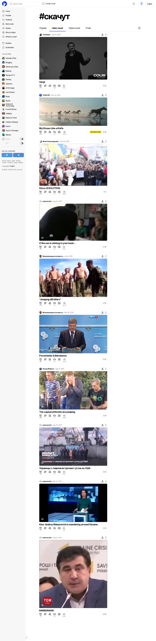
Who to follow (11, 32)
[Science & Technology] (12, 105)
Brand (18, 161)
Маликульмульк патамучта (53, 256)
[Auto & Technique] (12, 130)
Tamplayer (46, 34)
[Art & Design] (12, 88)
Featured (9, 20)
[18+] (21, 143)
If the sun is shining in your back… (57, 243)
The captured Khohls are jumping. (57, 412)
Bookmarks (10, 47)
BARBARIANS (46, 610)
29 (104, 614)
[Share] (102, 34)
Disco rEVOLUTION (49, 188)
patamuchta (47, 201)
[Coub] (4, 3)
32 (104, 359)
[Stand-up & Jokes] (12, 67)
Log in (149, 4)
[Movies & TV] (12, 75)
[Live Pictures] (12, 92)
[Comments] (50, 85)
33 (104, 247)
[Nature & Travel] (12, 118)
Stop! (42, 82)
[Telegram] (18, 155)
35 (104, 415)
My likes (8, 43)
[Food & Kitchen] (12, 109)
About (4, 161)
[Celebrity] (12, 113)
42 (104, 86)
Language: (8, 166)
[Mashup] (12, 71)
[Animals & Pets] (12, 58)
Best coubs (10, 24)
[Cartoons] (12, 84)
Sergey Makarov (48, 369)
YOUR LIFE (46, 95)
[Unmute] (42, 123)
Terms (4, 162)
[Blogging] (12, 62)
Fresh (88, 28)
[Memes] (12, 135)
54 (104, 303)
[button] (139, 28)
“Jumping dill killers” (50, 299)
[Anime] (12, 139)
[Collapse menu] (26, 637)
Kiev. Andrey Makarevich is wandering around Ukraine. (68, 524)
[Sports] (12, 101)
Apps (13, 161)
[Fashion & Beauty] (12, 122)
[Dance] (12, 126)
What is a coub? (11, 37)
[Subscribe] (21, 139)
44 (104, 132)
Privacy (10, 162)
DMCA (21, 162)
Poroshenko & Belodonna (53, 355)
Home (8, 11)
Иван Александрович (51, 141)
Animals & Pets (96, 132)
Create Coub (50, 4)
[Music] (12, 96)
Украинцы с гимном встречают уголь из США (64, 468)
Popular (8, 15)
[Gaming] (12, 79)
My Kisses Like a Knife (51, 128)
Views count (74, 28)
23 (104, 528)
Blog (9, 161)
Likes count (57, 28)
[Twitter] (7, 155)
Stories (8, 28)
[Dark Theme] (134, 3)
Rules (16, 162)
